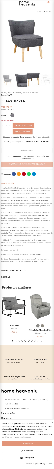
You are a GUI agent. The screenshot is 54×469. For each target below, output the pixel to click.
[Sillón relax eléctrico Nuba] (40, 306)
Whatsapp (29, 174)
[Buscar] (8, 3)
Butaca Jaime (14, 325)
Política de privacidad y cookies (39, 464)
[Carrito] (46, 3)
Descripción (7, 183)
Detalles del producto (13, 270)
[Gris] (12, 115)
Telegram (34, 174)
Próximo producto (51, 94)
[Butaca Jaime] (13, 306)
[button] (3, 40)
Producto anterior (44, 94)
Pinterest (24, 174)
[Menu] (3, 3)
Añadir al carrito (23, 125)
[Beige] (42, 325)
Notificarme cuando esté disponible (27, 164)
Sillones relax (40, 333)
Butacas (14, 329)
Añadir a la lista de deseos (37, 141)
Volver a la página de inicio (47, 94)
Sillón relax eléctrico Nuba (40, 330)
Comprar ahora (22, 132)
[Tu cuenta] (50, 3)
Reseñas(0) (6, 277)
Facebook (14, 174)
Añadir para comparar (13, 141)
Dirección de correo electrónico (19, 174)
